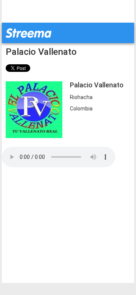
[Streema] (28, 33)
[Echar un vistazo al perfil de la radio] (34, 109)
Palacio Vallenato (41, 52)
